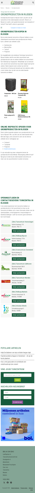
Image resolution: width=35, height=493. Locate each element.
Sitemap (31, 488)
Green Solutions (15, 488)
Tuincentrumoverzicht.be (10, 457)
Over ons (5, 467)
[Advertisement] (17, 332)
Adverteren (6, 462)
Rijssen (8, 8)
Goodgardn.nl (6, 459)
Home (2, 8)
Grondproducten (16, 8)
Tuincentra (6, 470)
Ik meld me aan (17, 402)
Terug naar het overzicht (8, 12)
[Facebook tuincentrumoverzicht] (7, 482)
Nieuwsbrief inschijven (9, 465)
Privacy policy (24, 488)
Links (31, 490)
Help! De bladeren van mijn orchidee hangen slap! (16, 352)
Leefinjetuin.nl (7, 454)
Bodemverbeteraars (10, 149)
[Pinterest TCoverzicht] (11, 482)
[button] (10, 88)
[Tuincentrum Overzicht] (17, 2)
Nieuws (5, 472)
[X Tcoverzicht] (4, 482)
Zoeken (17, 380)
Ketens (5, 475)
